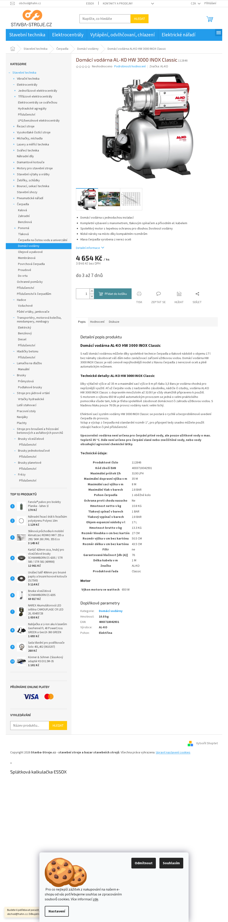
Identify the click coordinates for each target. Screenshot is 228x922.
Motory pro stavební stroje (35, 168)
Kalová (22, 210)
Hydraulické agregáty (32, 108)
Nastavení (57, 911)
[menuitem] (27, 35)
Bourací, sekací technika (33, 186)
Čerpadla (23, 204)
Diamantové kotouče (31, 162)
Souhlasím (171, 863)
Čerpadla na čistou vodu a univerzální (42, 240)
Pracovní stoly (26, 411)
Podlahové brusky (30, 387)
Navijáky (22, 417)
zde (95, 899)
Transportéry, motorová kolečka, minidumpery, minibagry (39, 320)
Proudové (24, 270)
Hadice (21, 300)
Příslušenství (26, 114)
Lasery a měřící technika (33, 144)
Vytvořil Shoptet (207, 743)
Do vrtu (23, 276)
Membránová (26, 258)
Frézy (22, 474)
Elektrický (24, 327)
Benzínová (25, 222)
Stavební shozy (27, 192)
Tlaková (23, 234)
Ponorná (23, 228)
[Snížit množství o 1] (92, 296)
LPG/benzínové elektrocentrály (39, 120)
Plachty (22, 423)
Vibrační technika (28, 78)
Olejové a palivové (30, 252)
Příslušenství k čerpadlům (34, 294)
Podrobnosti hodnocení (130, 66)
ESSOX (90, 4)
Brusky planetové (29, 463)
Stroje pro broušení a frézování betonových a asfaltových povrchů (40, 431)
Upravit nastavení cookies (173, 752)
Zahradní (24, 216)
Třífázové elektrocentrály (35, 96)
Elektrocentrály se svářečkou (37, 102)
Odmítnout (144, 863)
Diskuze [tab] (114, 322)
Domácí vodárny (28, 246)
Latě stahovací (26, 405)
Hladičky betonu (27, 351)
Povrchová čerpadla (31, 264)
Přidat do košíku (116, 294)
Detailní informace (88, 248)
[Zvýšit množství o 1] (92, 291)
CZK (194, 4)
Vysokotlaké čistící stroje (34, 132)
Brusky (21, 375)
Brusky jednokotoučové (34, 451)
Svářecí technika (28, 150)
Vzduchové (25, 306)
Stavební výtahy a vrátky (33, 174)
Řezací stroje (26, 126)
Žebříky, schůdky (28, 180)
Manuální (23, 369)
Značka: (158, 66)
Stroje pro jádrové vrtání (33, 393)
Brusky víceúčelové (31, 439)
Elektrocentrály (27, 85)
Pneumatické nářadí (30, 198)
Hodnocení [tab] (97, 322)
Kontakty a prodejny (118, 4)
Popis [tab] (82, 322)
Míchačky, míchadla (30, 138)
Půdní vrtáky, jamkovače (33, 312)
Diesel (22, 339)
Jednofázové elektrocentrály (37, 91)
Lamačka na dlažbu (29, 363)
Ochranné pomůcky (30, 282)
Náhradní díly (25, 156)
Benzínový (25, 333)
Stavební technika (24, 72)
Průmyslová (26, 381)
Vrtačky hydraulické (31, 399)
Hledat (139, 19)
